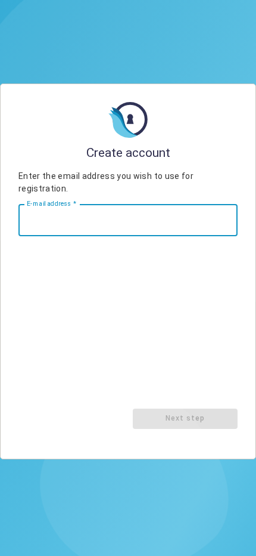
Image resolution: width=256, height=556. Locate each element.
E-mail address (52, 203)
